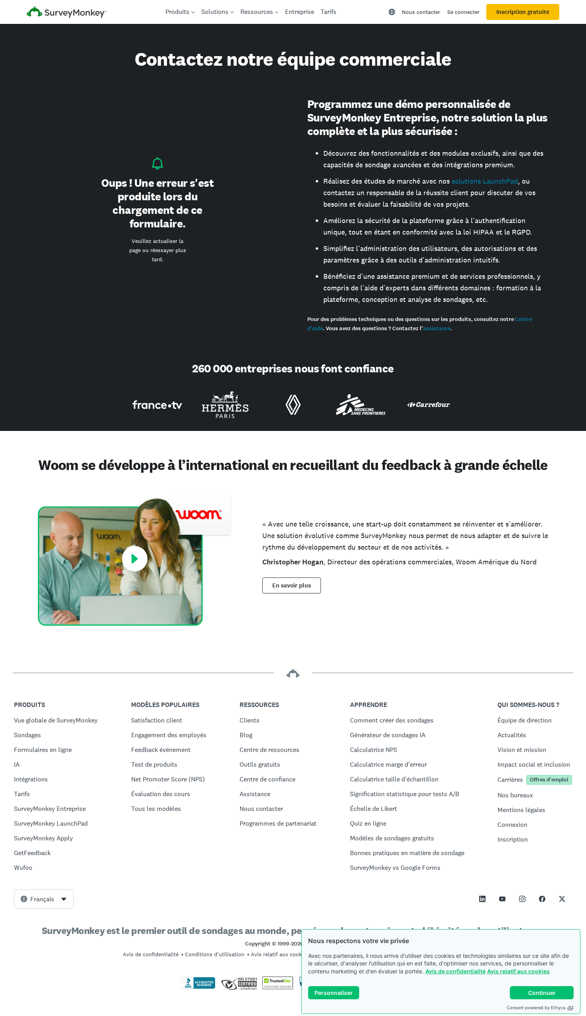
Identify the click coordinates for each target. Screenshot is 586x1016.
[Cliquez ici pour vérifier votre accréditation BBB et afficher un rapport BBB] (198, 987)
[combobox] (44, 898)
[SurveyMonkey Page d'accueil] (66, 13)
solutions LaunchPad (485, 181)
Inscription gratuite (522, 12)
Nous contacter (421, 12)
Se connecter (463, 12)
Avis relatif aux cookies (518, 971)
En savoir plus (291, 585)
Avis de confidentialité (455, 971)
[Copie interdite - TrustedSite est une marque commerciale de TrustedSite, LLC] (277, 987)
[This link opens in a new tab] (482, 899)
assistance (436, 328)
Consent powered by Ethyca (536, 1007)
